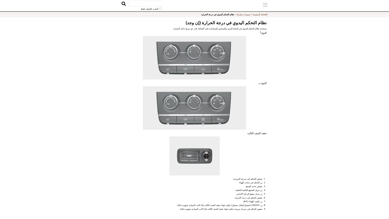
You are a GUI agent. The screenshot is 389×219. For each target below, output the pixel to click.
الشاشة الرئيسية (260, 14)
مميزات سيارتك (243, 14)
